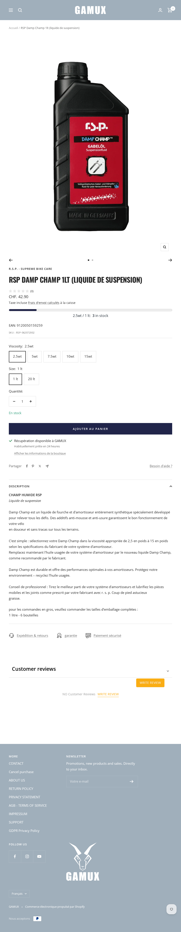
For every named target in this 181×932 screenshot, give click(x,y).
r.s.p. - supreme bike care (30, 269)
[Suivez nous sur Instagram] (27, 856)
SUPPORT (16, 822)
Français (17, 894)
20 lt (31, 379)
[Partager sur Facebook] (27, 466)
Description (19, 486)
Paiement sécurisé (107, 635)
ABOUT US (17, 780)
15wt (88, 356)
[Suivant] (170, 260)
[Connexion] (160, 10)
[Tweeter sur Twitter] (40, 466)
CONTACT (16, 763)
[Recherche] (20, 10)
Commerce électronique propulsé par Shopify (55, 907)
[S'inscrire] (132, 781)
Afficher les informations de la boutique (40, 453)
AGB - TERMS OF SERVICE (28, 805)
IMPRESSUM (18, 814)
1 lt (15, 379)
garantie (71, 635)
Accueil (13, 28)
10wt (70, 356)
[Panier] (170, 10)
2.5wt (17, 356)
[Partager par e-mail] (47, 466)
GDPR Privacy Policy (24, 830)
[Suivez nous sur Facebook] (15, 856)
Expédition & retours (32, 635)
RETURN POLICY (21, 788)
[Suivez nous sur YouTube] (39, 856)
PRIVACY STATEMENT (24, 797)
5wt (35, 356)
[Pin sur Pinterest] (33, 466)
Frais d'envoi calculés (43, 303)
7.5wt (52, 356)
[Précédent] (11, 260)
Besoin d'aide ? (161, 466)
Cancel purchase (21, 772)
